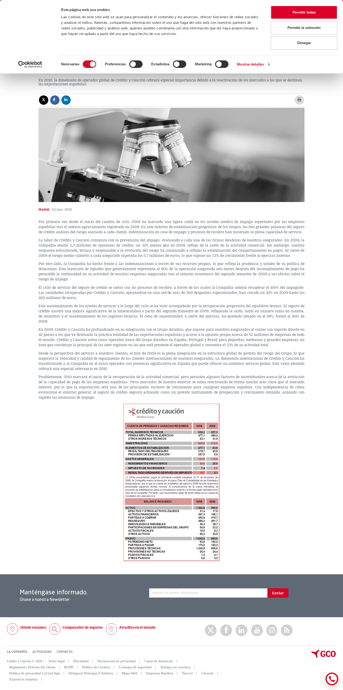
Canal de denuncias (158, 661)
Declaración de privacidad (117, 661)
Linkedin (241, 630)
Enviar (278, 593)
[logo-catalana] (323, 656)
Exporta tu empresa (23, 679)
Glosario (207, 673)
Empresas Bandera (159, 673)
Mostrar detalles (250, 64)
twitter (210, 630)
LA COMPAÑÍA (17, 652)
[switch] (136, 64)
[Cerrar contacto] (318, 684)
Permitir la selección (304, 28)
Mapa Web (129, 673)
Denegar (304, 43)
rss (286, 630)
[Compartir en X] (43, 100)
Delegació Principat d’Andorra (91, 673)
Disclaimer (81, 661)
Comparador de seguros (83, 627)
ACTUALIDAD (42, 652)
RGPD (69, 667)
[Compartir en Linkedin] (66, 100)
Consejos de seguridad (135, 667)
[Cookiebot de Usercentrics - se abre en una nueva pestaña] (30, 64)
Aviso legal (56, 661)
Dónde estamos (33, 627)
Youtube (257, 630)
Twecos (187, 673)
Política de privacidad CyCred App (34, 673)
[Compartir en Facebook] (55, 100)
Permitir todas (304, 12)
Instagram (272, 630)
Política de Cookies (96, 667)
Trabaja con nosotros (175, 667)
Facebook (226, 630)
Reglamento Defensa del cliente (32, 667)
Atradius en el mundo (137, 627)
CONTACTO (65, 652)
